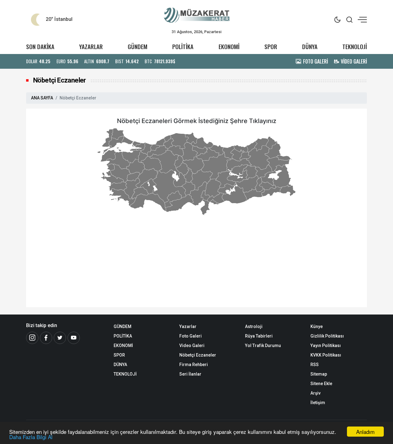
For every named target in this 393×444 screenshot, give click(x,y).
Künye (316, 326)
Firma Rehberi (193, 364)
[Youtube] (74, 338)
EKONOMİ (229, 46)
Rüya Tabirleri (259, 336)
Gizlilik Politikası (327, 336)
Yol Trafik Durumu (263, 345)
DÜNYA (309, 46)
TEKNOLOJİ (354, 46)
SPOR (270, 46)
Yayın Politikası (325, 345)
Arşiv (315, 393)
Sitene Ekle (321, 383)
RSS (314, 364)
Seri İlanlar (190, 374)
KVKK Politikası (325, 355)
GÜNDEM (137, 46)
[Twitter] (60, 338)
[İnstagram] (32, 338)
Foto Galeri (190, 336)
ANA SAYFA (42, 97)
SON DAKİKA (40, 46)
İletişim (317, 402)
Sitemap (318, 374)
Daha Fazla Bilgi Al (31, 437)
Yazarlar (187, 326)
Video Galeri (191, 345)
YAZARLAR (91, 46)
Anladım (365, 431)
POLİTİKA (182, 46)
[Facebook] (46, 338)
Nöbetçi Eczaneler (197, 355)
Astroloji (254, 326)
